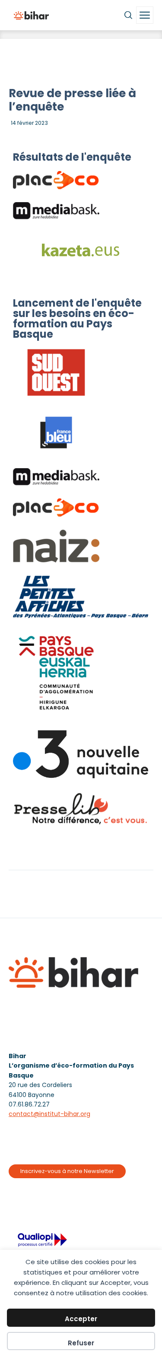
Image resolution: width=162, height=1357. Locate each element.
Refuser (81, 1342)
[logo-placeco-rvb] (56, 180)
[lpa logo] (80, 597)
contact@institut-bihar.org (49, 1114)
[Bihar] (31, 15)
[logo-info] (56, 546)
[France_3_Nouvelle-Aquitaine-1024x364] (80, 754)
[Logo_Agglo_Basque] (56, 674)
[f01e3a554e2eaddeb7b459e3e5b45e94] (80, 808)
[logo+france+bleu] (56, 432)
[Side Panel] (144, 15)
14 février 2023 (29, 123)
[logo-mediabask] (56, 210)
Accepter (81, 1318)
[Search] (128, 15)
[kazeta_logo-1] (80, 250)
